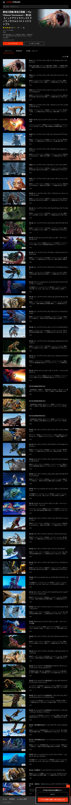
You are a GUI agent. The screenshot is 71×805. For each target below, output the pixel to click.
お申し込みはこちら (53, 799)
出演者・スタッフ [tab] (31, 51)
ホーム (5, 799)
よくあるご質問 (22, 799)
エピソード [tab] (8, 51)
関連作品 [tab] (19, 51)
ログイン (52, 794)
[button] (13, 43)
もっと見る (5, 37)
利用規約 (12, 799)
